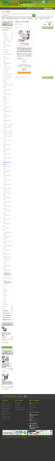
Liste (52, 25)
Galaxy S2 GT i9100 (6, 172)
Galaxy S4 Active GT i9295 (7, 207)
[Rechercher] (33, 15)
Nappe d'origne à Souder (7, 266)
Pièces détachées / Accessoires (12, 18)
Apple (4, 32)
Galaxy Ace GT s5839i (6, 163)
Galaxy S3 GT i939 (8, 133)
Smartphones (30, 18)
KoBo (4, 301)
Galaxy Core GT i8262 (7, 167)
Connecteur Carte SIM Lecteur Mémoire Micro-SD (7, 279)
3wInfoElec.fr (28, 436)
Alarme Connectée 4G (6, 437)
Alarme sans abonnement (45, 436)
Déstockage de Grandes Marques (6, 314)
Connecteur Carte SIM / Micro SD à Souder (7, 261)
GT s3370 (6, 49)
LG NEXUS (5, 284)
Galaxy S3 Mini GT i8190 (7, 137)
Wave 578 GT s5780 (6, 79)
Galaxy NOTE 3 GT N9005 (7, 247)
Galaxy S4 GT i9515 (6, 251)
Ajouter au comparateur (24, 72)
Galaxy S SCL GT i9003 (7, 128)
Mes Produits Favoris (20, 409)
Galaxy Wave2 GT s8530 (7, 90)
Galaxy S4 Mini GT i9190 (7, 185)
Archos (5, 295)
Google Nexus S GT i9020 (7, 64)
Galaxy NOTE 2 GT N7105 (7, 242)
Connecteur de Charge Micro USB (7, 272)
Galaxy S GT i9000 (8, 124)
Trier (16, 24)
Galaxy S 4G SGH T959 (7, 86)
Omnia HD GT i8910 (6, 59)
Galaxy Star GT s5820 (7, 117)
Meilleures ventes (5, 406)
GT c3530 (6, 69)
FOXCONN (5, 304)
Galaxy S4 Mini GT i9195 (7, 194)
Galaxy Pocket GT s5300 (7, 150)
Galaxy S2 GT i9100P (6, 181)
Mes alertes (17, 405)
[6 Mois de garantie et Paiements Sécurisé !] (9, 432)
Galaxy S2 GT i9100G (6, 176)
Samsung (23, 18)
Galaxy (36, 18)
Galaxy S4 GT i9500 (6, 225)
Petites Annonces (6, 317)
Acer (4, 299)
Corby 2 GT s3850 (8, 76)
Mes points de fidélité (20, 407)
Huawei (5, 306)
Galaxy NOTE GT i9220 (7, 203)
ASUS (4, 297)
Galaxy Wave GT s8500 (7, 95)
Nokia (4, 293)
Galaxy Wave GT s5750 (7, 112)
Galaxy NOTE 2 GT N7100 (7, 238)
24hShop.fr (22, 436)
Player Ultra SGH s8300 (7, 46)
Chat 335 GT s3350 (8, 74)
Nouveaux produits (6, 404)
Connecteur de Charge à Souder (6, 255)
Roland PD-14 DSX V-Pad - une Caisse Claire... (7, 334)
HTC (4, 288)
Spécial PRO (5, 310)
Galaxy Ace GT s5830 (6, 141)
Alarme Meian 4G (35, 436)
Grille (50, 25)
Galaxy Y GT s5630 (6, 99)
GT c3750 (6, 72)
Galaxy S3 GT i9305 (6, 216)
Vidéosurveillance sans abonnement (19, 437)
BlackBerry (5, 290)
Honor (4, 308)
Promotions (6, 324)
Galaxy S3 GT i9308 (6, 220)
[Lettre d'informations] (25, 396)
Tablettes (6, 36)
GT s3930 (6, 52)
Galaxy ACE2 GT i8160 (7, 145)
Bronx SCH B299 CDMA (7, 42)
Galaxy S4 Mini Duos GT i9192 (6, 189)
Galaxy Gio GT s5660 (6, 104)
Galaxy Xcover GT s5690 (7, 108)
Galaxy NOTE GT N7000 (7, 233)
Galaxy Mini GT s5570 (7, 159)
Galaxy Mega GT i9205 (7, 198)
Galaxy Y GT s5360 (6, 154)
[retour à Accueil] (3, 19)
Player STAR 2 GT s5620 (7, 55)
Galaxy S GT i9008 (8, 131)
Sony (4, 286)
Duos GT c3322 (7, 67)
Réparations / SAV (7, 319)
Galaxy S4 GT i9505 (6, 229)
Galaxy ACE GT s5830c (7, 121)
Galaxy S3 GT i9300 (6, 211)
